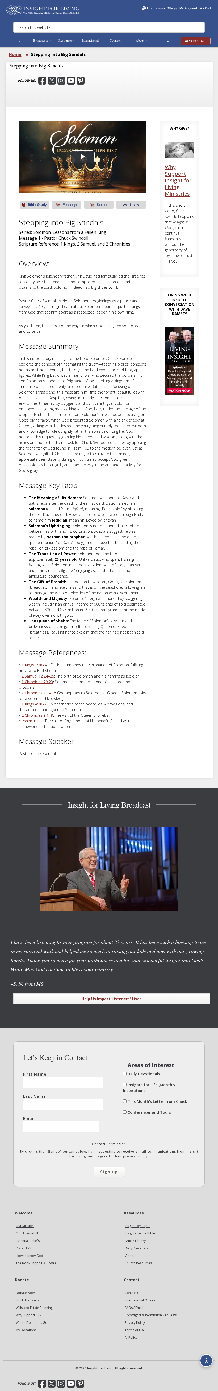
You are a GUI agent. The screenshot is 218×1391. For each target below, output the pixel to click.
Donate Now (25, 1293)
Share (134, 204)
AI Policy (131, 1338)
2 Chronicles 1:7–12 (38, 692)
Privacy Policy (135, 1323)
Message (70, 204)
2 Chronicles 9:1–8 (37, 715)
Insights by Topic (137, 1226)
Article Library (135, 1241)
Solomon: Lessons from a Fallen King (69, 232)
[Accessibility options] (206, 1360)
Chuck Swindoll (27, 1233)
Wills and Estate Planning (34, 1308)
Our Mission (25, 1226)
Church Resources (138, 1263)
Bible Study (37, 204)
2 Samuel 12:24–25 (38, 676)
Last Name (34, 1096)
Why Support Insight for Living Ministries (178, 180)
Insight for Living (42, 10)
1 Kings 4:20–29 (35, 704)
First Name (34, 1074)
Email (29, 1118)
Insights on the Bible (140, 1233)
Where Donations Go (31, 1323)
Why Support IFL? (28, 1315)
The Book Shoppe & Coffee (36, 1263)
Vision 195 (23, 1248)
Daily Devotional (137, 1248)
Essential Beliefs (28, 1241)
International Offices (140, 1300)
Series (102, 204)
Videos (130, 1256)
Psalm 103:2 (32, 720)
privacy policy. (136, 1156)
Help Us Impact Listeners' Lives (112, 998)
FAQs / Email (134, 1308)
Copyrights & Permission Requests (151, 1315)
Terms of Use (135, 1330)
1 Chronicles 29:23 (37, 681)
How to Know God (29, 1256)
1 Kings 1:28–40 (35, 664)
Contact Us (133, 1293)
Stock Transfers (27, 1300)
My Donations (26, 1330)
